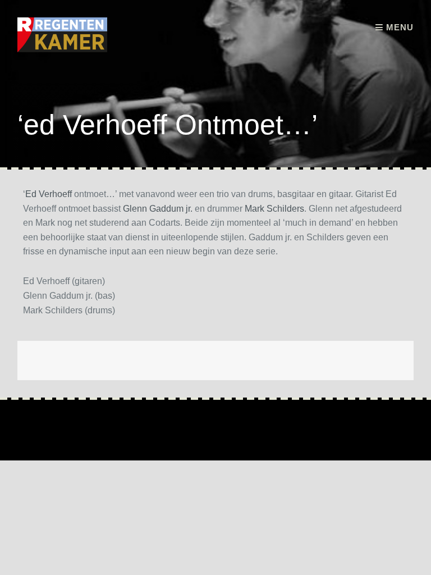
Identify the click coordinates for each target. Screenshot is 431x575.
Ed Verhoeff (48, 194)
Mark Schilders (274, 208)
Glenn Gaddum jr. (157, 208)
